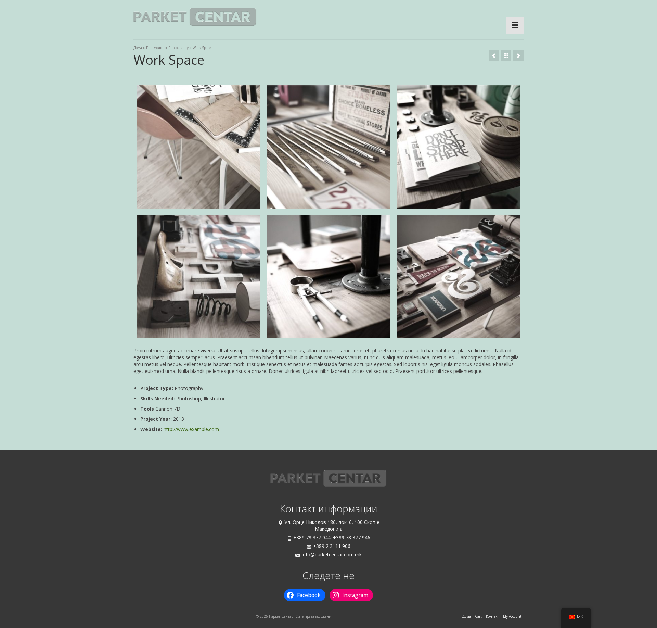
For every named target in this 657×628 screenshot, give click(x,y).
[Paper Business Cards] (494, 55)
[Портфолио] (506, 55)
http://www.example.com (191, 429)
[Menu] (515, 25)
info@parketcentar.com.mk (332, 554)
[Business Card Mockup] (518, 55)
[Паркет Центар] (195, 17)
